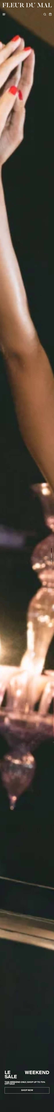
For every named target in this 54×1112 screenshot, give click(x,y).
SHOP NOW (27, 1090)
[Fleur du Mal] (27, 5)
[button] (51, 550)
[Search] (45, 14)
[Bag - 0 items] (50, 14)
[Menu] (4, 14)
